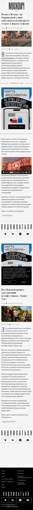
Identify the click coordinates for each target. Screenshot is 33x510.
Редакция (21, 471)
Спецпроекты (22, 480)
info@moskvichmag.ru (12, 506)
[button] (16, 165)
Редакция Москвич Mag (14, 28)
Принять (9, 282)
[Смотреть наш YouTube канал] (28, 234)
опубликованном (7, 58)
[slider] (15, 172)
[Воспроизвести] (4, 172)
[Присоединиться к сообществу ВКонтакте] (13, 234)
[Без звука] (26, 172)
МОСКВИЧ (16, 6)
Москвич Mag (10, 504)
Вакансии (21, 473)
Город (3, 28)
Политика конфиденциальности (25, 477)
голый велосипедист (7, 215)
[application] (16, 165)
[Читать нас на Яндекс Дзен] (20, 234)
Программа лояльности (21, 484)
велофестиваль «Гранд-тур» (8, 421)
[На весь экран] (29, 172)
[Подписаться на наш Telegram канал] (5, 234)
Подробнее (23, 282)
